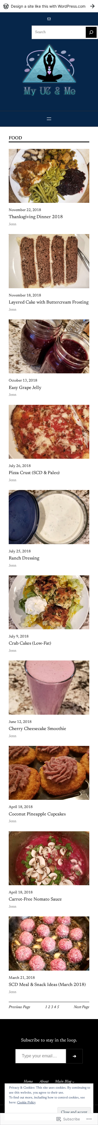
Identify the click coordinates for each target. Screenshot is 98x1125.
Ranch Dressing (24, 558)
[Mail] (49, 19)
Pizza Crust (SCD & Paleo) (34, 473)
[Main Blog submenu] (73, 1082)
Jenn (12, 224)
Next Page (81, 1007)
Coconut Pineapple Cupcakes (37, 814)
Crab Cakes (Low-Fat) (30, 643)
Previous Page (19, 1007)
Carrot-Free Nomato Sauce (35, 899)
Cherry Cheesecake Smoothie (37, 729)
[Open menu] (49, 119)
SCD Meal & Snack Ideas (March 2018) (47, 985)
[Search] (91, 32)
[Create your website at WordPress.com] (49, 6)
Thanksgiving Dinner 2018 (36, 217)
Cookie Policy (26, 1102)
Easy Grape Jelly (25, 388)
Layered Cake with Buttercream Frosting (48, 302)
